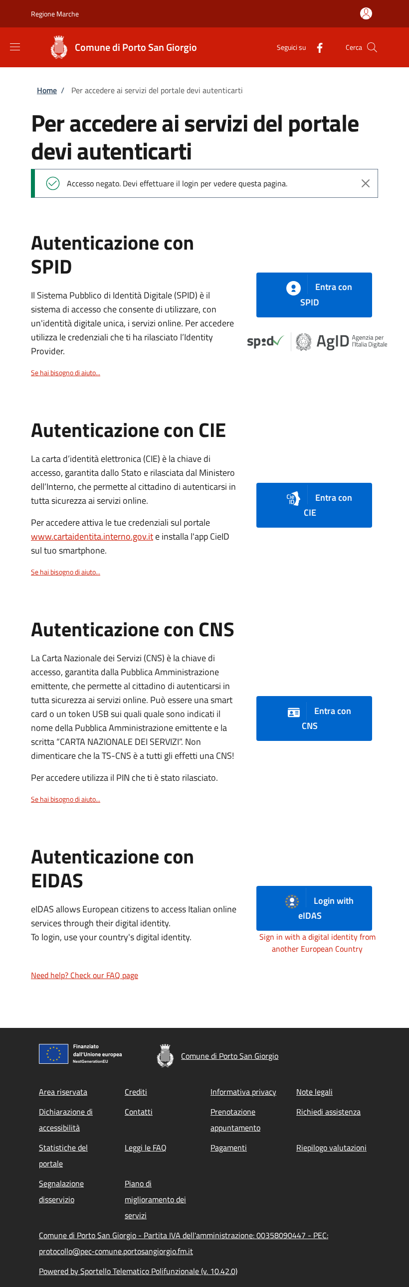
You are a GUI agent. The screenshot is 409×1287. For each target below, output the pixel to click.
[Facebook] (316, 47)
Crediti (136, 1092)
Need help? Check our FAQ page (84, 975)
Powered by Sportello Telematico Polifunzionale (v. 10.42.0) (138, 1271)
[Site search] (372, 47)
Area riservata (63, 1092)
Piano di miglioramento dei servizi (155, 1199)
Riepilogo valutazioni (331, 1147)
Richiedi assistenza (328, 1112)
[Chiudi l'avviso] (366, 183)
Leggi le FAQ (146, 1147)
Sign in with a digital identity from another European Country (317, 943)
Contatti (139, 1112)
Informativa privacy (243, 1092)
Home (47, 90)
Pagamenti (228, 1147)
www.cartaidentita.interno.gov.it (92, 536)
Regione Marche (55, 13)
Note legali (314, 1092)
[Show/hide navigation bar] (15, 46)
